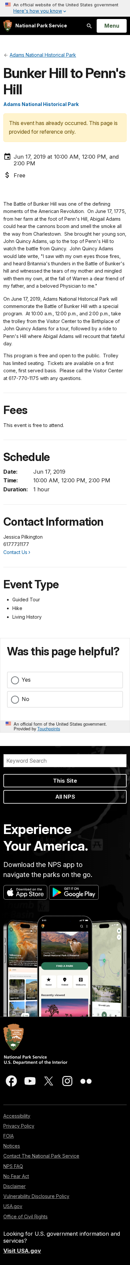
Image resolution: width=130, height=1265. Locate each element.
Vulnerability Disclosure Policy (36, 1196)
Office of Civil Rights (25, 1216)
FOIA (8, 1136)
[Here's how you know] (65, 8)
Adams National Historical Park (41, 104)
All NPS (65, 796)
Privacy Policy (18, 1126)
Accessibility (16, 1116)
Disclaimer (14, 1186)
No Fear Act (16, 1176)
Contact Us (15, 552)
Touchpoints (48, 728)
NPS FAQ (13, 1166)
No (25, 699)
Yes (26, 679)
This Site (65, 780)
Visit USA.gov (22, 1250)
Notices (11, 1146)
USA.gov (12, 1206)
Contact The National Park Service (41, 1156)
